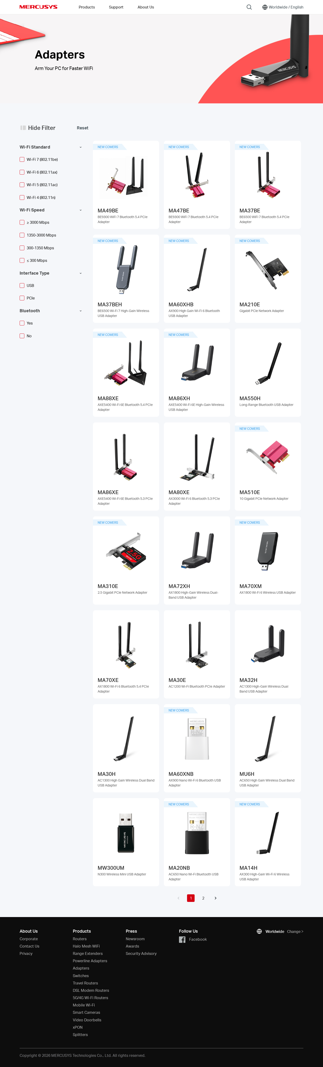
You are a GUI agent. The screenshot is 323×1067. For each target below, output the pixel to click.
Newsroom (135, 938)
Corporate (29, 938)
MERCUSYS (38, 7)
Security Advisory (141, 953)
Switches (81, 975)
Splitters (80, 1034)
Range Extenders (88, 953)
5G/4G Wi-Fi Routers (90, 997)
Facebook (198, 938)
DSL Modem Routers (91, 990)
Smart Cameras (86, 1012)
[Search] (249, 7)
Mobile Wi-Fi (84, 1005)
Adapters (81, 968)
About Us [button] (146, 6)
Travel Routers (85, 983)
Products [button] (87, 6)
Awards (132, 946)
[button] (178, 898)
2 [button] (203, 898)
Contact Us (29, 946)
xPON (78, 1027)
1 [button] (191, 898)
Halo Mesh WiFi (86, 946)
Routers (80, 938)
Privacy (26, 953)
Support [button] (116, 6)
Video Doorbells (87, 1020)
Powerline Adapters (90, 960)
